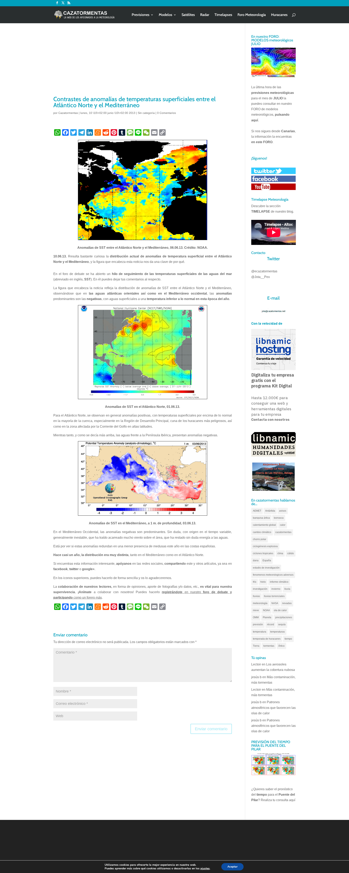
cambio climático (262, 532)
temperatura (259, 631)
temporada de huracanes (267, 638)
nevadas (287, 603)
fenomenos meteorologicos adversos (273, 574)
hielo (263, 581)
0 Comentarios (166, 112)
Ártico (281, 645)
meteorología (260, 603)
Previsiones (140, 15)
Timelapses (223, 15)
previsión (258, 624)
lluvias (256, 596)
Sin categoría (146, 112)
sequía (282, 624)
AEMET (257, 510)
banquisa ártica (261, 517)
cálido (290, 553)
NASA (274, 603)
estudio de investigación (266, 567)
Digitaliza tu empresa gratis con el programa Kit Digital (272, 380)
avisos (282, 510)
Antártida (270, 510)
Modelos (165, 15)
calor (282, 525)
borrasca (279, 517)
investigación (260, 589)
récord (270, 624)
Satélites (188, 15)
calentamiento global (264, 525)
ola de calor (280, 610)
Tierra (256, 645)
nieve (256, 610)
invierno (275, 589)
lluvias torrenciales (274, 596)
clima (280, 553)
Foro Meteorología (252, 15)
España (267, 560)
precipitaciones (283, 617)
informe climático (279, 581)
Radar (204, 15)
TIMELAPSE (260, 211)
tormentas (268, 645)
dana (256, 560)
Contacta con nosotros (270, 420)
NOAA (266, 610)
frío (254, 581)
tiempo (288, 638)
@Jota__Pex (260, 277)
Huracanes (279, 15)
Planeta (267, 617)
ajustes (205, 868)
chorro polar (259, 539)
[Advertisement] (143, 64)
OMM (256, 617)
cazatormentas (283, 532)
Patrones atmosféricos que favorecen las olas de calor (273, 707)
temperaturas (277, 631)
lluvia (287, 589)
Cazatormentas (68, 112)
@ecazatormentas (264, 271)
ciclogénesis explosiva (265, 546)
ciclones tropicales (263, 553)
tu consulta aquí (284, 800)
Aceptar (232, 867)
